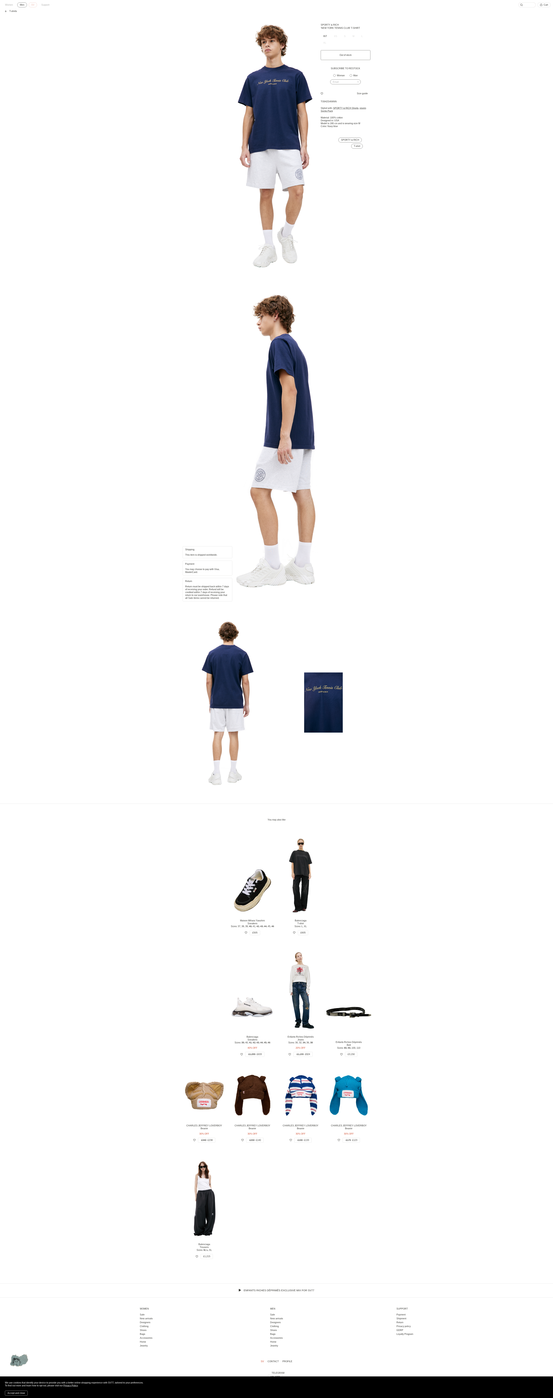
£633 (255, 1054)
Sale (142, 1314)
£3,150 (351, 1054)
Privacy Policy (70, 1385)
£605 (303, 932)
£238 (207, 1140)
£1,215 (206, 1256)
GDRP (399, 1330)
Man (355, 75)
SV (32, 5)
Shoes (143, 1330)
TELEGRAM (278, 1373)
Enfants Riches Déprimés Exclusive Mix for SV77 (279, 1290)
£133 (303, 1140)
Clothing (144, 1326)
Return (399, 1322)
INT (325, 36)
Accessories (146, 1338)
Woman (341, 75)
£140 (255, 1140)
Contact (273, 1361)
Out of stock (346, 55)
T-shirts (13, 11)
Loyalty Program (404, 1334)
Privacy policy (403, 1326)
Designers (145, 1322)
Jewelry (144, 1345)
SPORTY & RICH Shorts (345, 108)
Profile (287, 1361)
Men (22, 5)
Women (9, 5)
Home (143, 1342)
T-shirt (357, 146)
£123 (351, 1140)
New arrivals (146, 1318)
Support (45, 5)
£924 (303, 1054)
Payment (401, 1314)
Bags (142, 1334)
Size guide (362, 93)
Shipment (401, 1318)
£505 (254, 932)
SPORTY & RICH (330, 25)
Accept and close (16, 1393)
